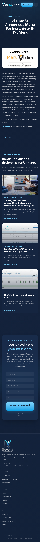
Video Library (6, 518)
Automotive (6, 475)
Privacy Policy (12, 538)
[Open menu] (36, 5)
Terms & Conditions (26, 538)
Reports (4, 500)
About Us (5, 525)
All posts (8, 137)
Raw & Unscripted (8, 521)
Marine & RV (6, 482)
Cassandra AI (6, 497)
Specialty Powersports (9, 479)
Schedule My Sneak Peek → (20, 406)
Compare (5, 504)
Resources (5, 514)
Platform (5, 493)
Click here (6, 126)
